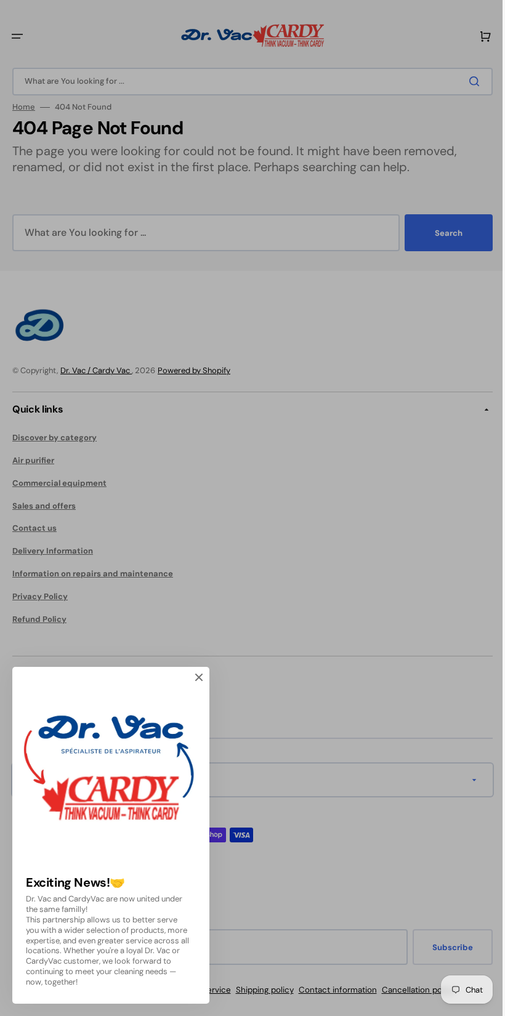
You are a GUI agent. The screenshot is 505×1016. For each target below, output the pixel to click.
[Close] (199, 677)
